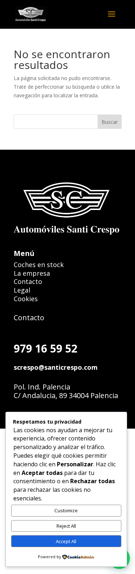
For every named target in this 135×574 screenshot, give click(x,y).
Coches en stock (39, 264)
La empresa (32, 273)
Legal (22, 290)
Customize (66, 510)
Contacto (28, 281)
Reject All (66, 526)
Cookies (26, 298)
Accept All (66, 541)
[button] (114, 19)
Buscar (110, 121)
